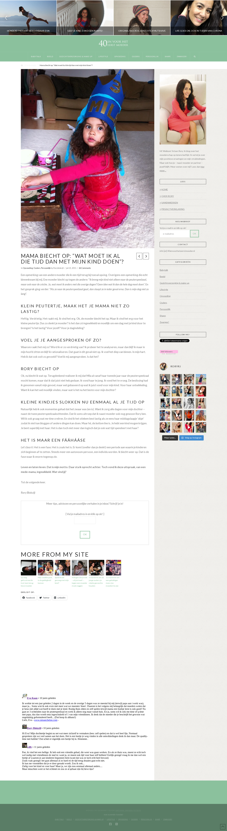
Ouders (37, 268)
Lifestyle (164, 289)
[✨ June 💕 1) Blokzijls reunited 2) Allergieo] (189, 379)
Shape (163, 315)
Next (220, 17)
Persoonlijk (46, 268)
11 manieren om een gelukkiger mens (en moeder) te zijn (113, 581)
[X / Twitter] (116, 824)
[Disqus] (85, 647)
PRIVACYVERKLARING (173, 209)
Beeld (162, 276)
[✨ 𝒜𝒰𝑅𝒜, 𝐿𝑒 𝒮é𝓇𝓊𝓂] (201, 403)
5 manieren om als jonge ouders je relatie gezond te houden (96, 581)
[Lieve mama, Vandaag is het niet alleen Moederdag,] (189, 403)
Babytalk (164, 270)
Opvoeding (28, 268)
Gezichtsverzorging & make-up (174, 283)
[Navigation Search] (194, 56)
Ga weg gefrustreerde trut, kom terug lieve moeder (27, 581)
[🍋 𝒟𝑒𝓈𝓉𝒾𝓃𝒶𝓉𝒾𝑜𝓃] (165, 391)
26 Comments (85, 268)
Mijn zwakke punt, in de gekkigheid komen (45, 580)
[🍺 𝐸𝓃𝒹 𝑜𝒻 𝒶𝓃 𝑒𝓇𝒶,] (165, 403)
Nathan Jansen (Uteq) (128, 810)
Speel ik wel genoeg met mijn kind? (62, 580)
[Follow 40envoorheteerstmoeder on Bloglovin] (169, 352)
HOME (164, 189)
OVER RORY (167, 196)
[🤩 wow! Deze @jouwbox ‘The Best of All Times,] (177, 379)
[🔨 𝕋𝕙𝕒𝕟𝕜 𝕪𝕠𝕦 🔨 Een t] (177, 427)
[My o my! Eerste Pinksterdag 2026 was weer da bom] (201, 391)
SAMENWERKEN (169, 202)
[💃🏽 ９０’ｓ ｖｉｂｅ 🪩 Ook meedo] (189, 427)
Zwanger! (164, 322)
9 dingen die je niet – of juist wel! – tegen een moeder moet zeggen (79, 581)
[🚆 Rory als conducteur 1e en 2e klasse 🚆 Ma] (165, 379)
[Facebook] (110, 824)
